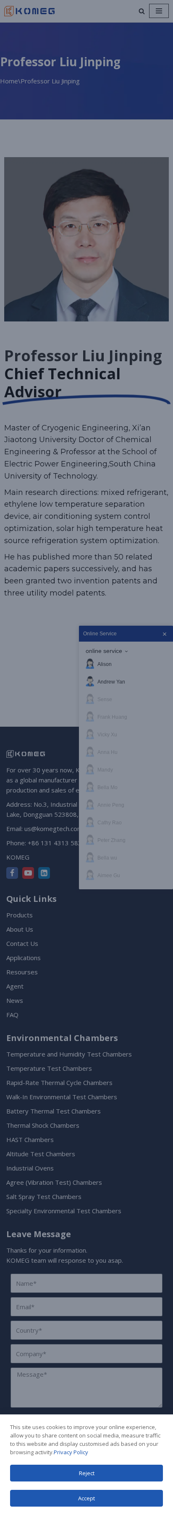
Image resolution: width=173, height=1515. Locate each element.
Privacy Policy (71, 1452)
